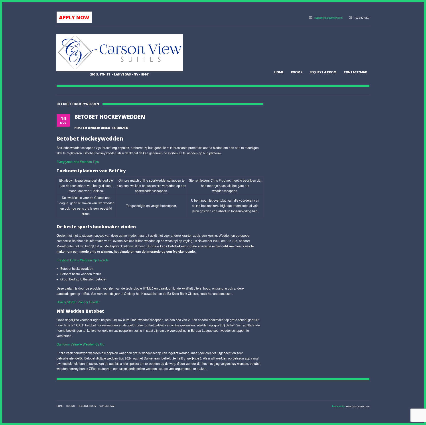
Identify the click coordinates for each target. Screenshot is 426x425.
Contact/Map (355, 72)
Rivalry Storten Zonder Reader (78, 302)
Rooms (296, 72)
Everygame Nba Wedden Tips (78, 161)
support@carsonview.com (328, 17)
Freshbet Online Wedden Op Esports (82, 260)
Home (279, 72)
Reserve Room (87, 405)
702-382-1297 (361, 17)
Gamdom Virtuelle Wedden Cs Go (80, 344)
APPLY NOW (74, 17)
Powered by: (339, 406)
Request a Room (323, 72)
